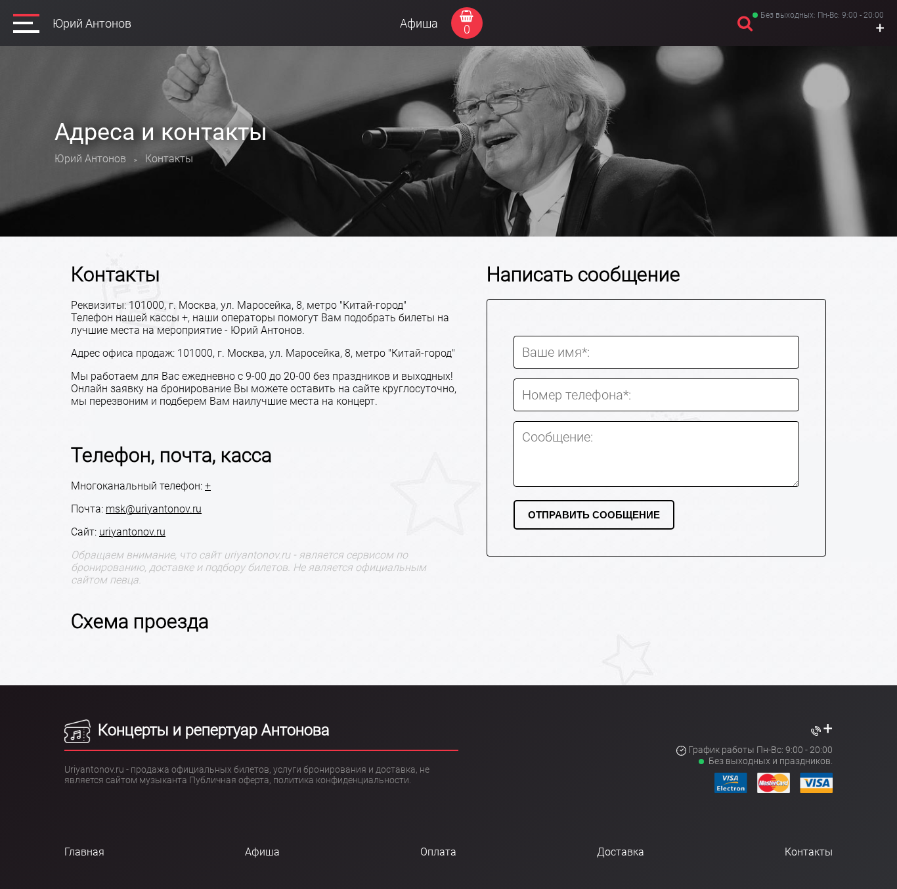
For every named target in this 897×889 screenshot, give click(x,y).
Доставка (620, 852)
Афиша (419, 23)
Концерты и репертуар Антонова (212, 730)
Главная (84, 852)
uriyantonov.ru (132, 532)
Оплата (438, 852)
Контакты (809, 852)
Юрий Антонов (92, 23)
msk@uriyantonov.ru (154, 509)
